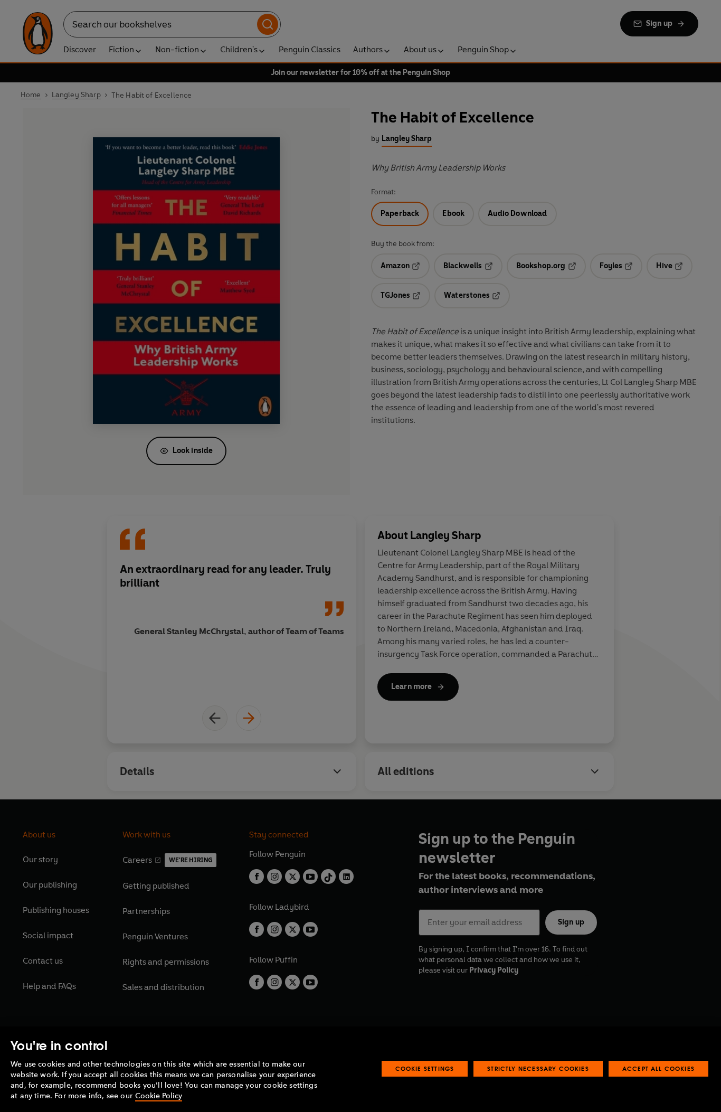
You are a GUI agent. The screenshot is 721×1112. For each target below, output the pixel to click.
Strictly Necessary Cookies (538, 1068)
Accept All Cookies (658, 1068)
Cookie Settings (424, 1068)
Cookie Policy (158, 1095)
